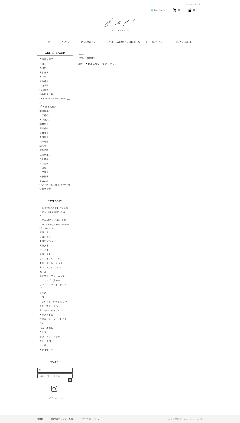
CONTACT (158, 42)
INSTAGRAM (88, 42)
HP (48, 42)
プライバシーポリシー (92, 419)
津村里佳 (44, 124)
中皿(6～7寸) (46, 241)
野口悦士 (44, 137)
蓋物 (42, 323)
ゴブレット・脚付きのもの (53, 301)
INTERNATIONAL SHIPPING (124, 42)
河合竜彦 (44, 81)
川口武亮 (44, 85)
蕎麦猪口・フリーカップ (52, 276)
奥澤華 (43, 77)
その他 (43, 345)
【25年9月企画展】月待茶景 (54, 208)
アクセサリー (46, 350)
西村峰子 (44, 133)
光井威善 (44, 159)
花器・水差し (46, 328)
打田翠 (43, 64)
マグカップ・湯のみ (50, 280)
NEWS (65, 42)
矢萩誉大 (44, 176)
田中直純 (44, 119)
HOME (81, 54)
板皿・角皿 (45, 254)
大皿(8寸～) (46, 245)
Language (158, 10)
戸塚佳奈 (44, 128)
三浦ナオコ (45, 155)
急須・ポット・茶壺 (50, 336)
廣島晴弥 (44, 150)
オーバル (44, 250)
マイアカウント (55, 398)
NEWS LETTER (184, 42)
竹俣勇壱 (44, 115)
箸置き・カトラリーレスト (53, 319)
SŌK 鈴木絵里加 (48, 106)
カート (181, 10)
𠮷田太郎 (44, 181)
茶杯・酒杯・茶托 (49, 306)
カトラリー (45, 332)
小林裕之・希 (46, 94)
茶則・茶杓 (45, 341)
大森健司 (91, 58)
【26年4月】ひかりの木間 (53, 220)
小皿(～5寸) (46, 237)
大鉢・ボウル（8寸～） (52, 267)
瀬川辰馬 (44, 111)
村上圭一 (44, 163)
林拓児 (43, 146)
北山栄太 (44, 90)
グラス (43, 293)
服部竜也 (44, 141)
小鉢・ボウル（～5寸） (52, 259)
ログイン (198, 10)
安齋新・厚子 (46, 59)
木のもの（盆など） (50, 310)
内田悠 (43, 68)
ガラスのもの (46, 315)
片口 (42, 297)
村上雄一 (44, 168)
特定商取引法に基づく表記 (62, 419)
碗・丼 (43, 272)
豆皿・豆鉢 (45, 232)
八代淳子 (44, 172)
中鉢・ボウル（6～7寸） (52, 263)
